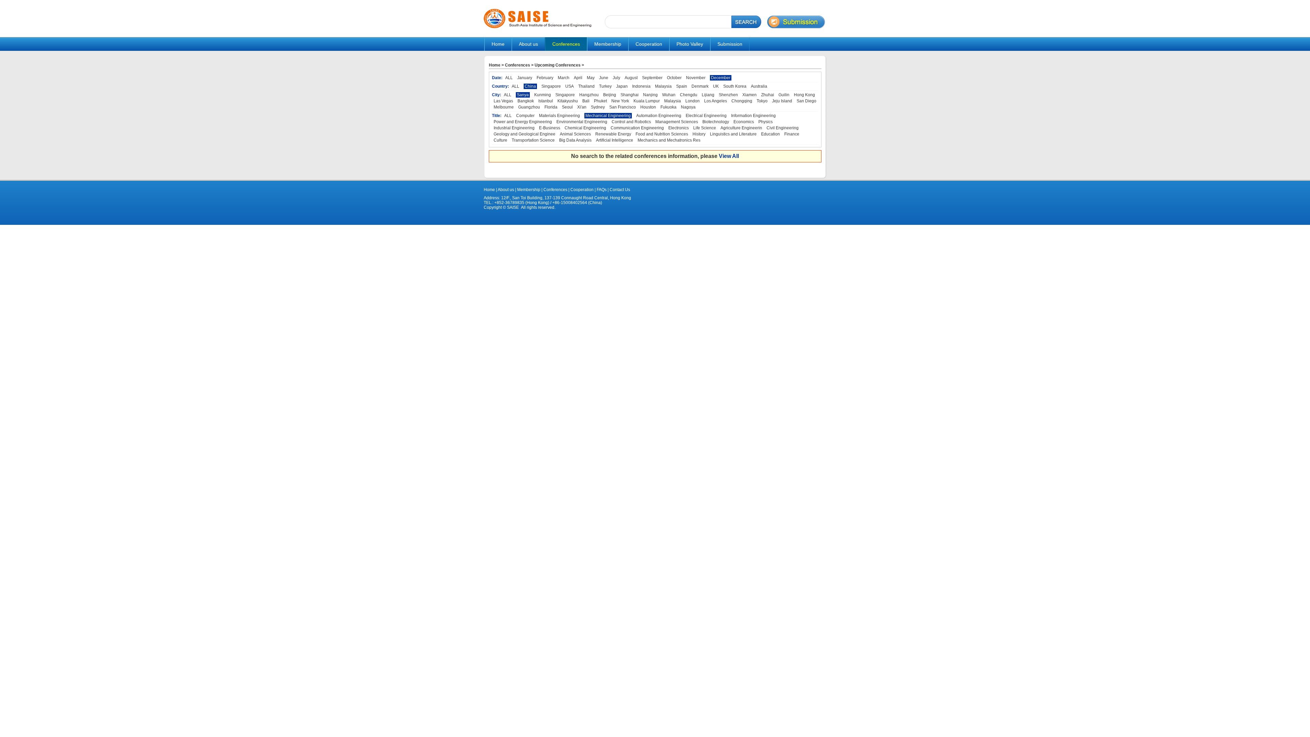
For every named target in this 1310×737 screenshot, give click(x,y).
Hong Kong (804, 94)
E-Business (549, 128)
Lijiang (708, 94)
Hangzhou (589, 94)
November (695, 77)
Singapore (551, 86)
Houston (648, 107)
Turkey (605, 86)
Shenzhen (728, 94)
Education (770, 134)
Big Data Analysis (575, 140)
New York (620, 101)
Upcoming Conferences (558, 65)
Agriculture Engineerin (741, 128)
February (545, 77)
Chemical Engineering (585, 128)
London (692, 101)
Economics (743, 121)
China (530, 86)
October (674, 77)
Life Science (704, 128)
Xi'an (581, 107)
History (699, 134)
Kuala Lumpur (647, 101)
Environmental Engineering (581, 121)
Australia (759, 86)
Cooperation (581, 189)
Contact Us (619, 189)
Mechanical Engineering (608, 115)
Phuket (600, 101)
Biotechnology (715, 121)
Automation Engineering (658, 115)
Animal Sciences (575, 134)
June (603, 77)
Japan (622, 86)
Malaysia (663, 86)
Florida (550, 107)
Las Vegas (503, 101)
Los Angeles (715, 101)
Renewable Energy (613, 134)
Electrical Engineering (706, 115)
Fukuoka (668, 107)
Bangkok (526, 101)
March (563, 77)
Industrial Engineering (514, 128)
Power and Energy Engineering (523, 121)
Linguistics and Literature (733, 134)
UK (716, 86)
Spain (681, 86)
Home (498, 44)
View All (729, 156)
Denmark (700, 86)
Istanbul (545, 101)
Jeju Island (782, 101)
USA (569, 86)
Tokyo (762, 101)
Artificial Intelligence (614, 140)
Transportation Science (533, 140)
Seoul (567, 107)
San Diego (806, 101)
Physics (765, 121)
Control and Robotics (631, 121)
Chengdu (688, 94)
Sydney (598, 107)
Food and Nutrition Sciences (662, 134)
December (720, 77)
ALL (509, 77)
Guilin (783, 94)
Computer (525, 115)
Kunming (542, 94)
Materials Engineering (559, 115)
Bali (586, 101)
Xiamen (749, 94)
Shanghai (630, 94)
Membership (528, 189)
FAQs (602, 189)
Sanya (523, 94)
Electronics (678, 128)
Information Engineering (753, 115)
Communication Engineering (637, 128)
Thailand (586, 86)
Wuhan (668, 94)
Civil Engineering (783, 128)
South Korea (734, 86)
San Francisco (622, 107)
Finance (791, 134)
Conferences (517, 65)
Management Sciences (676, 121)
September (652, 77)
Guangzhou (529, 107)
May (591, 77)
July (616, 77)
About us (506, 189)
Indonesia (641, 86)
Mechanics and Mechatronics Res (669, 140)
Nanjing (650, 94)
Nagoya (688, 107)
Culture (500, 140)
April (578, 77)
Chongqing (741, 101)
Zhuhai (767, 94)
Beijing (609, 94)
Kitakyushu (567, 101)
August (631, 77)
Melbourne (504, 107)
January (524, 77)
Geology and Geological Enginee (524, 134)
